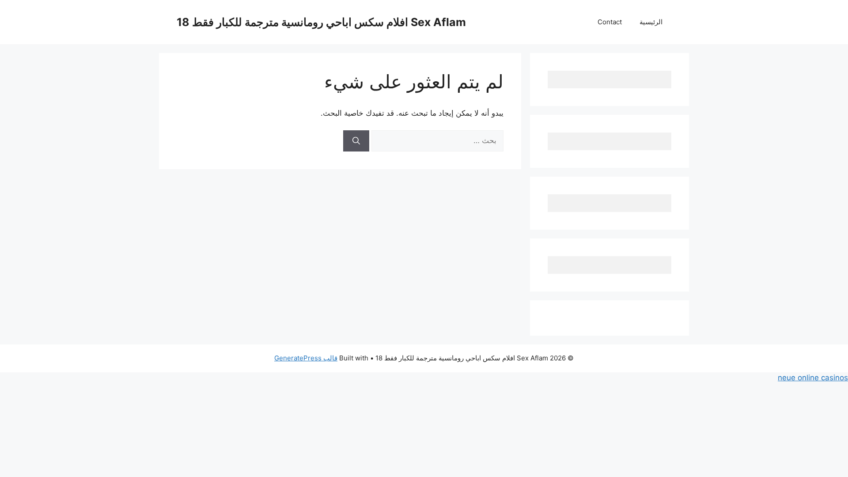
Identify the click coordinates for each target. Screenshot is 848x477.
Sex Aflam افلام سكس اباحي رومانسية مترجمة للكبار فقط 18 (321, 22)
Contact (610, 22)
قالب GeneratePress (305, 358)
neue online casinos (813, 377)
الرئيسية (651, 22)
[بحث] (356, 140)
